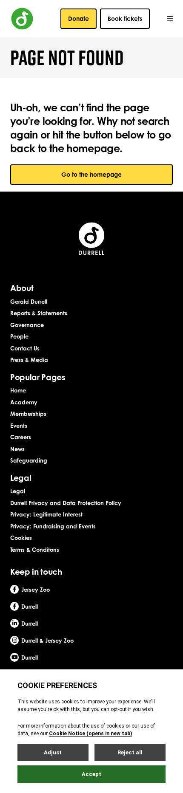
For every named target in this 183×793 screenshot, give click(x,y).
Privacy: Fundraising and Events (53, 526)
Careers (20, 437)
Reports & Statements (38, 313)
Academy (23, 402)
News (17, 449)
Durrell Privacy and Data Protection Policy (65, 503)
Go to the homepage (91, 174)
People (19, 336)
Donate (78, 18)
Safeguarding (28, 460)
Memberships (28, 413)
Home (18, 390)
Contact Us (25, 348)
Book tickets (125, 18)
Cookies (21, 537)
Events (18, 425)
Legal (17, 491)
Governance (27, 325)
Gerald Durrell (28, 301)
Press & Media (29, 359)
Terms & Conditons (34, 549)
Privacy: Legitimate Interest (46, 514)
